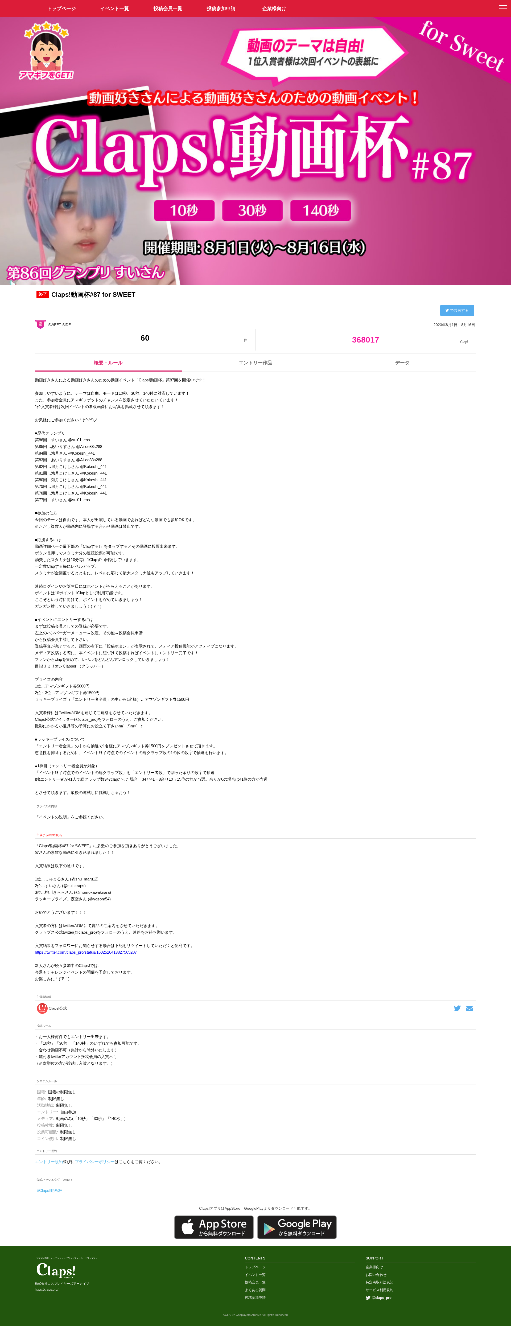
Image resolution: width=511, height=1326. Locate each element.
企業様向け (274, 8)
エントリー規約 (49, 1161)
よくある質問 (255, 1290)
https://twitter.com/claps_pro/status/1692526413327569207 (86, 952)
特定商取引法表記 (379, 1282)
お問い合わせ (376, 1275)
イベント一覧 (114, 8)
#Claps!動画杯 (49, 1190)
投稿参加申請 (221, 8)
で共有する (459, 310)
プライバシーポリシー (95, 1161)
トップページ (255, 1267)
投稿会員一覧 (168, 8)
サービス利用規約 (379, 1290)
